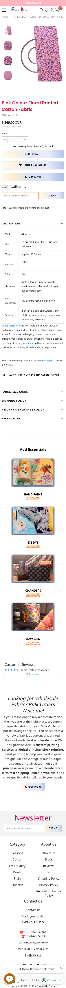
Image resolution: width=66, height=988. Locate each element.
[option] (39, 53)
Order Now (33, 787)
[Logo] (19, 10)
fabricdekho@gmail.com (35, 942)
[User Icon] (52, 9)
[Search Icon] (41, 10)
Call (56, 360)
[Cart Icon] (57, 9)
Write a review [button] (33, 674)
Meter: (5, 133)
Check (52, 195)
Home (5, 16)
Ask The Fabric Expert (45, 375)
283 (11, 207)
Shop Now (33, 498)
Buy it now (33, 177)
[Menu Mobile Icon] (4, 10)
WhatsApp (45, 360)
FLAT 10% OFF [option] (33, 3)
